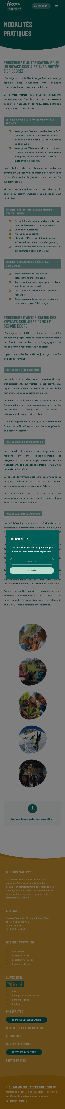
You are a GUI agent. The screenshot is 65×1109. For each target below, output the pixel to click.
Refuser (32, 561)
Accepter (32, 570)
